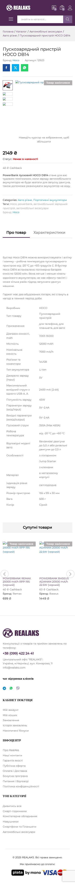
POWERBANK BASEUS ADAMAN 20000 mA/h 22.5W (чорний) (54, 582)
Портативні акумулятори (50, 200)
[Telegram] (4, 688)
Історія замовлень (15, 725)
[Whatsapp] (11, 688)
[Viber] (17, 688)
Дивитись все (12, 806)
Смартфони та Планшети (19, 826)
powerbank (25, 204)
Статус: (7, 159)
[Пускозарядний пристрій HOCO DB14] (6, 67)
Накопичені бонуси (16, 730)
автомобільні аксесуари (32, 208)
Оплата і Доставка (15, 771)
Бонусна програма (15, 776)
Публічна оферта (14, 765)
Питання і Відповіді (16, 781)
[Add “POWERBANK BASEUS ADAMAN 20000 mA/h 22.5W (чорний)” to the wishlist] (64, 572)
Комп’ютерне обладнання (20, 816)
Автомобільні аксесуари (19, 832)
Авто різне (25, 200)
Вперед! (67, 19)
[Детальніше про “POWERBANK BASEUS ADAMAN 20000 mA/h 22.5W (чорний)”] (47, 572)
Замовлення (11, 720)
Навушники (11, 821)
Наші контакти (12, 755)
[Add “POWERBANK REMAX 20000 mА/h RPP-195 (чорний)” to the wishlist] (27, 572)
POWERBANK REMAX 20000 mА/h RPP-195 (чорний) (17, 582)
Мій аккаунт (11, 709)
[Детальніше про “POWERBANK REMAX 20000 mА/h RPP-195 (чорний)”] (10, 572)
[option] (19, 573)
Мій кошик (10, 715)
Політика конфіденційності (21, 786)
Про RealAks (11, 750)
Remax (17, 593)
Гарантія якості (13, 760)
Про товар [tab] (16, 232)
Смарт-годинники (15, 811)
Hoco (16, 60)
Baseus (53, 593)
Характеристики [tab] (49, 232)
